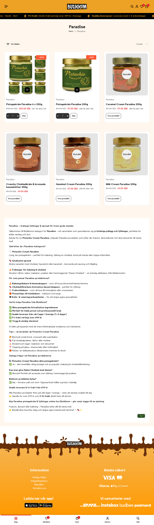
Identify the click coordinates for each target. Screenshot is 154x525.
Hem (71, 31)
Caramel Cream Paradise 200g (124, 104)
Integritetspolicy (39, 480)
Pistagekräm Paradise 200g (72, 104)
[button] (27, 89)
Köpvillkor (39, 484)
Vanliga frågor (39, 477)
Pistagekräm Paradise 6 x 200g (24, 104)
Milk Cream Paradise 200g (121, 184)
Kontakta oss (39, 488)
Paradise (10, 99)
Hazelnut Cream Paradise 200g (74, 184)
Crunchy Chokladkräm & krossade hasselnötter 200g (26, 185)
